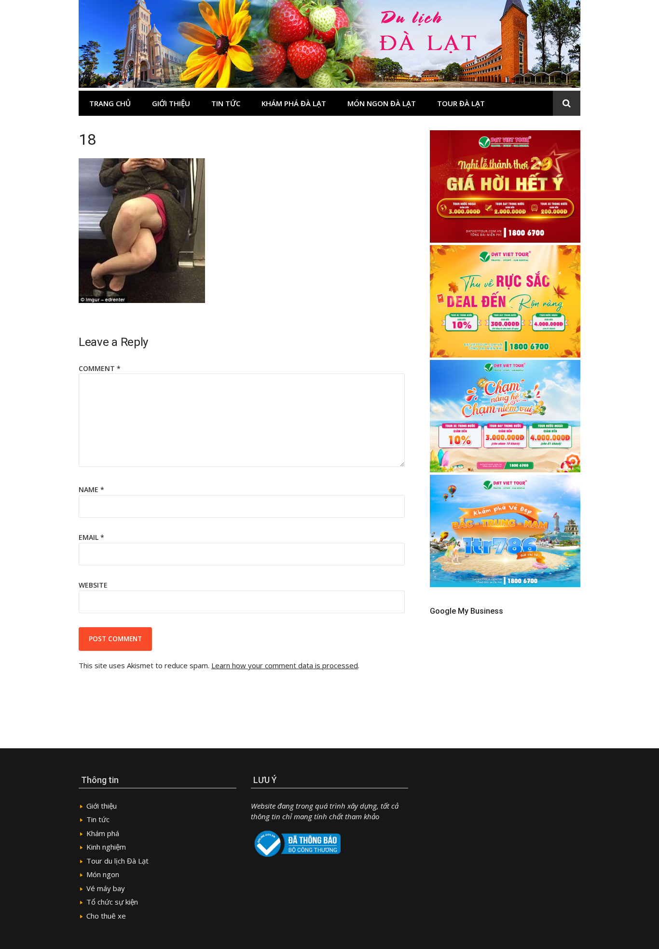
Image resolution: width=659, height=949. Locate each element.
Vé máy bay (105, 888)
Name (91, 489)
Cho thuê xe (106, 916)
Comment (100, 368)
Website (93, 585)
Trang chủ (110, 103)
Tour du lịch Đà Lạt (117, 861)
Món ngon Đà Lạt (381, 103)
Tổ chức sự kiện (112, 902)
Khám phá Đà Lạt (293, 103)
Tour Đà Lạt (461, 103)
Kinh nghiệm (106, 847)
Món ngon (102, 874)
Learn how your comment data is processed (284, 665)
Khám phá (102, 833)
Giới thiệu (171, 103)
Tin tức (225, 103)
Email (91, 537)
